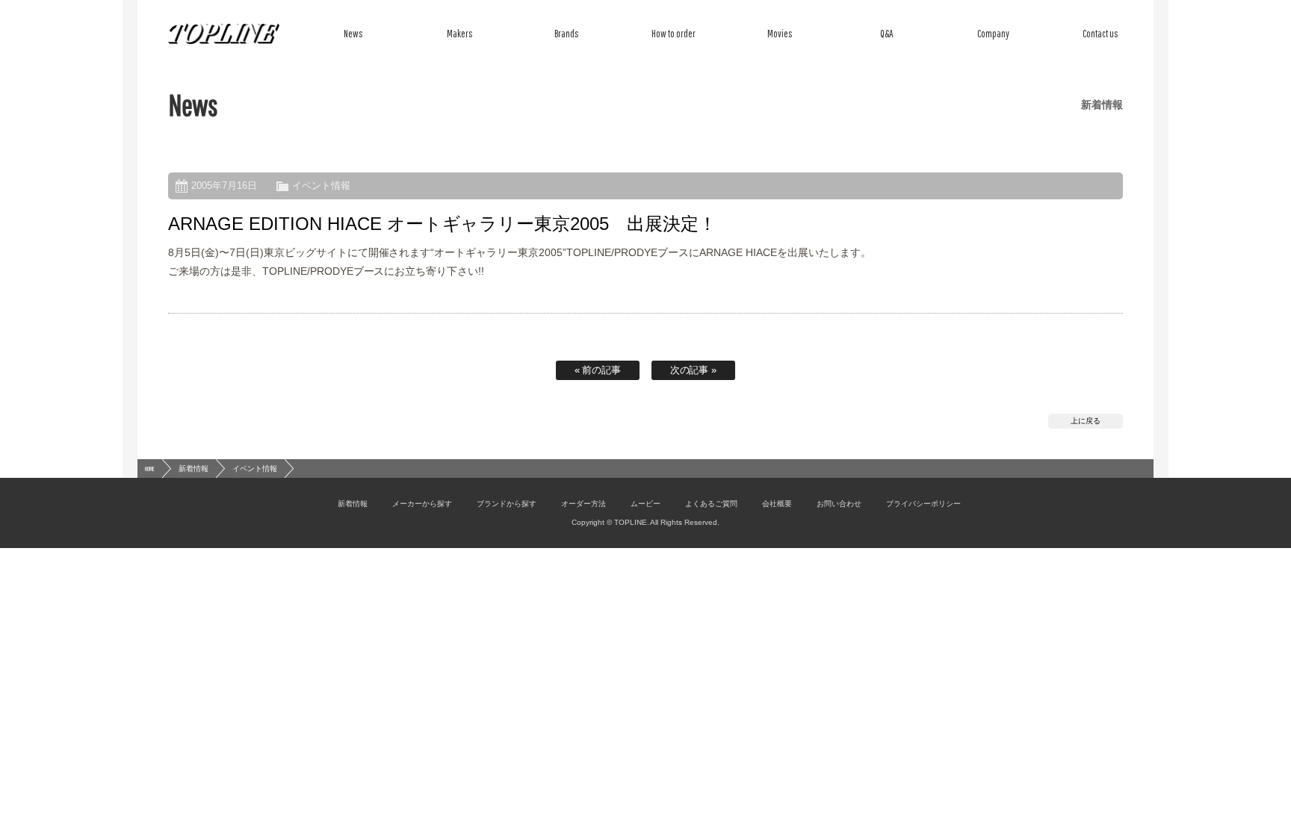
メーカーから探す (422, 504)
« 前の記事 (598, 370)
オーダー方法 (583, 504)
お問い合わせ (839, 504)
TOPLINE (224, 33)
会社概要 (777, 504)
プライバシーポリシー (923, 504)
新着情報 (193, 468)
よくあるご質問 (711, 504)
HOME (150, 468)
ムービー (645, 504)
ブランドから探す (506, 504)
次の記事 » (693, 370)
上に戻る (1085, 421)
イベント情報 (321, 185)
